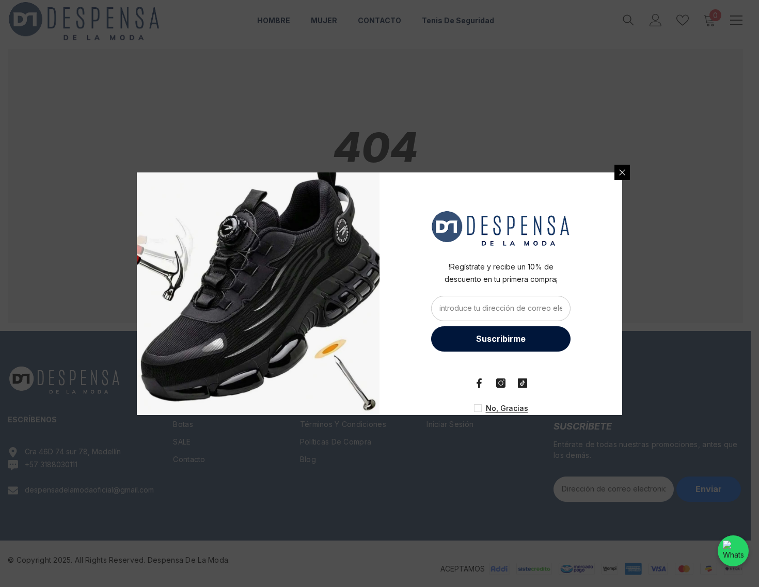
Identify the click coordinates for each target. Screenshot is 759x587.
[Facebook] (479, 383)
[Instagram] (501, 383)
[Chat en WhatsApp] (733, 550)
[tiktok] (522, 383)
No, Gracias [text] (507, 408)
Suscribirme (501, 339)
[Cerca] (622, 172)
